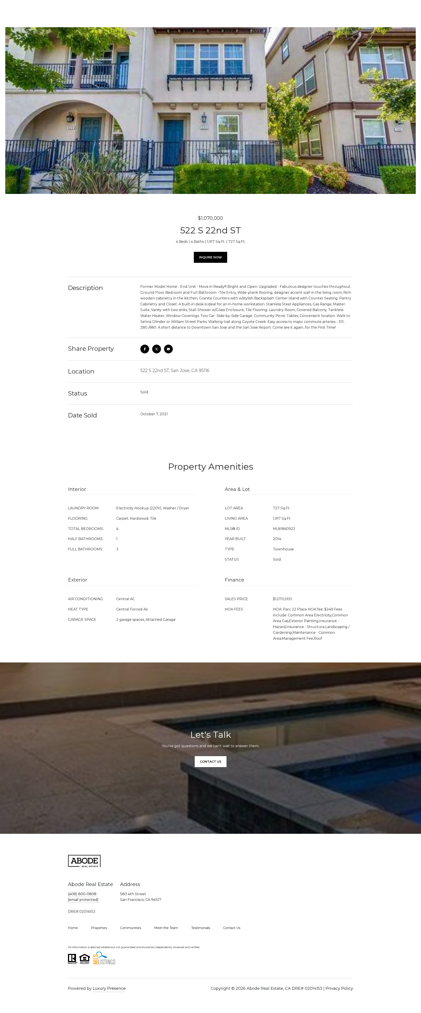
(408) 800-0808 (82, 894)
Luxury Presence (109, 988)
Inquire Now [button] (210, 257)
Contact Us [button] (210, 762)
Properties (99, 928)
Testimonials (200, 928)
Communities (130, 928)
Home (73, 928)
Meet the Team (166, 928)
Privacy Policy (339, 988)
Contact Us (231, 928)
